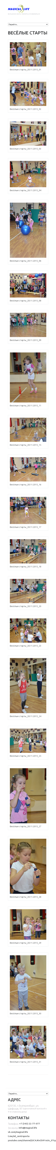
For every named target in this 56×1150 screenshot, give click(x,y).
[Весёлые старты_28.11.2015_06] (28, 230)
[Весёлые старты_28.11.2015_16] (28, 469)
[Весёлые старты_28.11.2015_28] (28, 866)
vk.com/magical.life (18, 1132)
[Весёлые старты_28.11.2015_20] (28, 591)
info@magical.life (28, 1128)
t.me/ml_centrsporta (18, 1136)
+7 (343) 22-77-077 (29, 1123)
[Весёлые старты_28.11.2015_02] (28, 94)
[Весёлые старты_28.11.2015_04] (28, 174)
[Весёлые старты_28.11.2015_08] (28, 285)
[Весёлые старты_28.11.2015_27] (28, 795)
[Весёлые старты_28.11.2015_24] (28, 685)
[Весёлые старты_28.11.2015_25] (28, 741)
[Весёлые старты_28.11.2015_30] (28, 982)
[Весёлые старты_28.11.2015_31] (28, 1042)
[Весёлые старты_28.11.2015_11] (28, 377)
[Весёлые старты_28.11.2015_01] (28, 54)
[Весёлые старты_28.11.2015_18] (28, 551)
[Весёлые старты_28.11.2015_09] (28, 325)
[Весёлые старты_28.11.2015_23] (28, 630)
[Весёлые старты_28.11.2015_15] (28, 430)
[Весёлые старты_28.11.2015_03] (28, 133)
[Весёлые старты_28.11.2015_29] (28, 924)
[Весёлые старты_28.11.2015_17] (28, 510)
